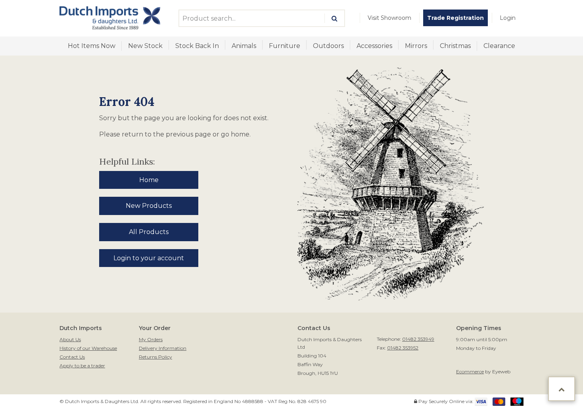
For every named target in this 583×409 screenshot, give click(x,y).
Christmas (455, 46)
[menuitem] (389, 18)
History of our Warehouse (88, 348)
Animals (244, 46)
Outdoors (328, 46)
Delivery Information (162, 348)
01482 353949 (418, 339)
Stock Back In (197, 46)
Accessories (374, 46)
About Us (70, 339)
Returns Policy (155, 357)
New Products (149, 205)
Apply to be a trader (82, 366)
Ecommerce (470, 371)
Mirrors (416, 46)
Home (149, 180)
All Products (149, 232)
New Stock (145, 46)
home (240, 134)
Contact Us (72, 357)
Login (508, 17)
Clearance (499, 46)
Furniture (284, 46)
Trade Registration (455, 17)
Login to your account (148, 258)
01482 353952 (402, 348)
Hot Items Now (91, 46)
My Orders (151, 339)
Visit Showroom (389, 17)
